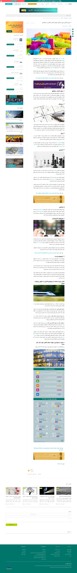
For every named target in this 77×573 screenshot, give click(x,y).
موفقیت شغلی (61, 58)
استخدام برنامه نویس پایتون (51, 454)
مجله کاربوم (47, 3)
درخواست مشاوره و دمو (32, 3)
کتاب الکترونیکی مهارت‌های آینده (41, 554)
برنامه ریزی (52, 67)
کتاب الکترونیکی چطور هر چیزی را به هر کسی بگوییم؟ (38, 552)
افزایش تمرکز (58, 142)
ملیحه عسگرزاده (65, 26)
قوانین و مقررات (43, 559)
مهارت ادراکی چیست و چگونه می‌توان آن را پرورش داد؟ (46, 78)
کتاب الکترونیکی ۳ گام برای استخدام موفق (40, 557)
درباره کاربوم (23, 549)
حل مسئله (53, 179)
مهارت (60, 67)
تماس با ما (24, 551)
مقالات (62, 18)
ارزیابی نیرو (58, 551)
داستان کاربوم (23, 552)
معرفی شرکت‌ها (53, 3)
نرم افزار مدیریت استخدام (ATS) (55, 554)
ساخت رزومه (69, 552)
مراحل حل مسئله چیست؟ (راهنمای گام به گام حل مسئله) (45, 253)
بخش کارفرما (9, 3)
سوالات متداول (23, 554)
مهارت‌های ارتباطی (39, 211)
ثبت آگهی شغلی (11, 165)
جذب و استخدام (57, 549)
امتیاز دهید (39, 474)
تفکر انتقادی (40, 209)
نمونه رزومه (44, 551)
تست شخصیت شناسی (68, 554)
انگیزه (62, 328)
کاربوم (70, 18)
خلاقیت (54, 170)
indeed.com (59, 464)
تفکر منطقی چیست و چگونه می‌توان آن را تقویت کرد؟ (46, 193)
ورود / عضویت (17, 3)
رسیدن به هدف (39, 242)
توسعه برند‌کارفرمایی (57, 552)
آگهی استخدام (60, 3)
